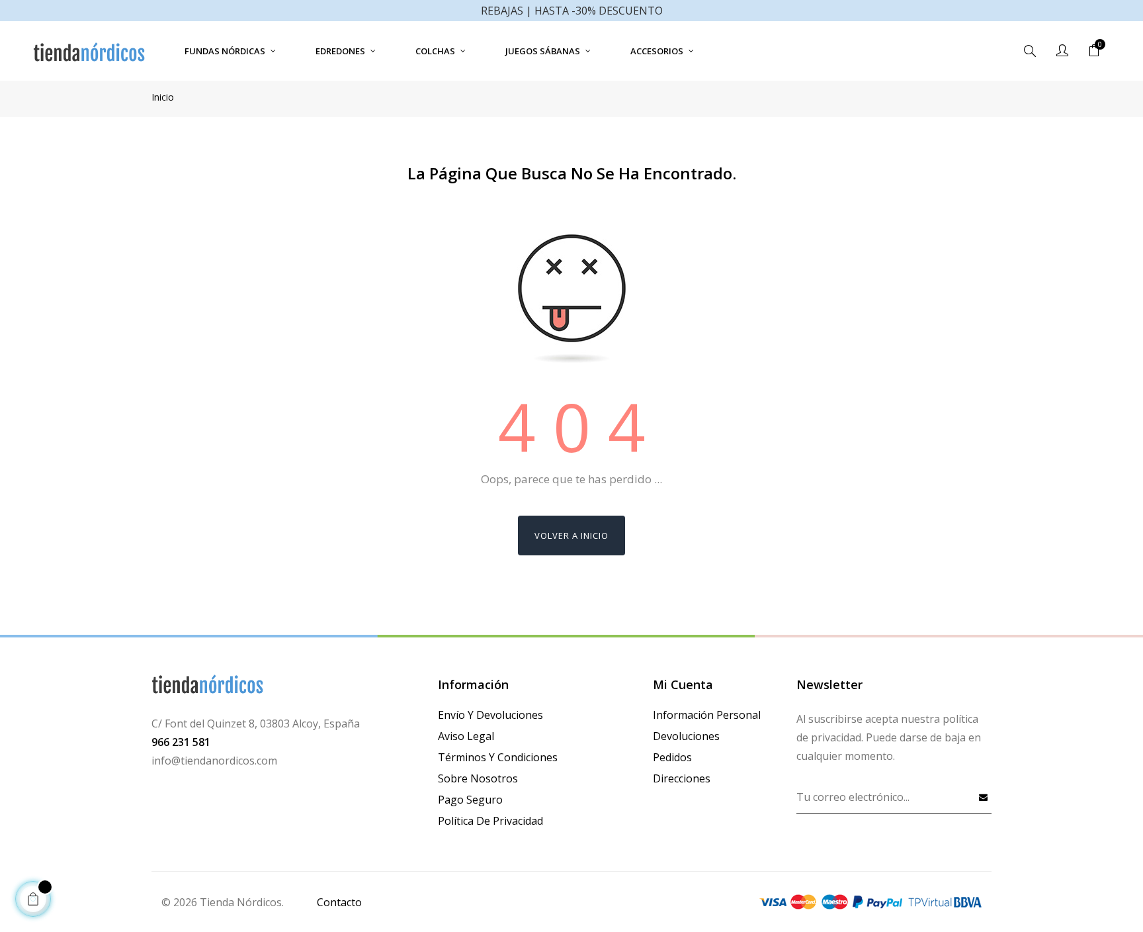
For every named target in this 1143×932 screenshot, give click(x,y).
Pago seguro (470, 799)
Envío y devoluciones (490, 715)
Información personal (707, 715)
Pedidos (672, 757)
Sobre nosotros (478, 778)
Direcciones (681, 778)
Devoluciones (686, 736)
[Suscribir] (984, 797)
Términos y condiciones (498, 757)
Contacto (339, 902)
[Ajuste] (1062, 51)
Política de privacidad (490, 821)
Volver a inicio (571, 535)
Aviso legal (466, 736)
